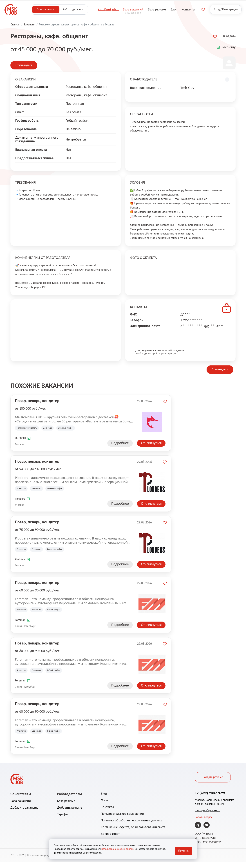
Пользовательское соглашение (122, 814)
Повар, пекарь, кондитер (37, 401)
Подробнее (120, 443)
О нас (105, 800)
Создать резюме (213, 777)
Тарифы (62, 814)
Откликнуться (23, 65)
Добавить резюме (69, 808)
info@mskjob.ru (108, 9)
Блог (104, 794)
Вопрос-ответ (110, 834)
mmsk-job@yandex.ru (207, 810)
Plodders (20, 498)
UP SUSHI (20, 438)
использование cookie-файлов (117, 849)
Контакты (107, 807)
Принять (183, 850)
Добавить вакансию (24, 808)
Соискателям (45, 9)
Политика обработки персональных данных (131, 820)
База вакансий (20, 801)
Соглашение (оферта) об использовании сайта (133, 827)
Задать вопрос (204, 817)
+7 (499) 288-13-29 (210, 793)
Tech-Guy (229, 47)
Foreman (20, 620)
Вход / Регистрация (226, 9)
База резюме (66, 801)
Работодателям (73, 9)
